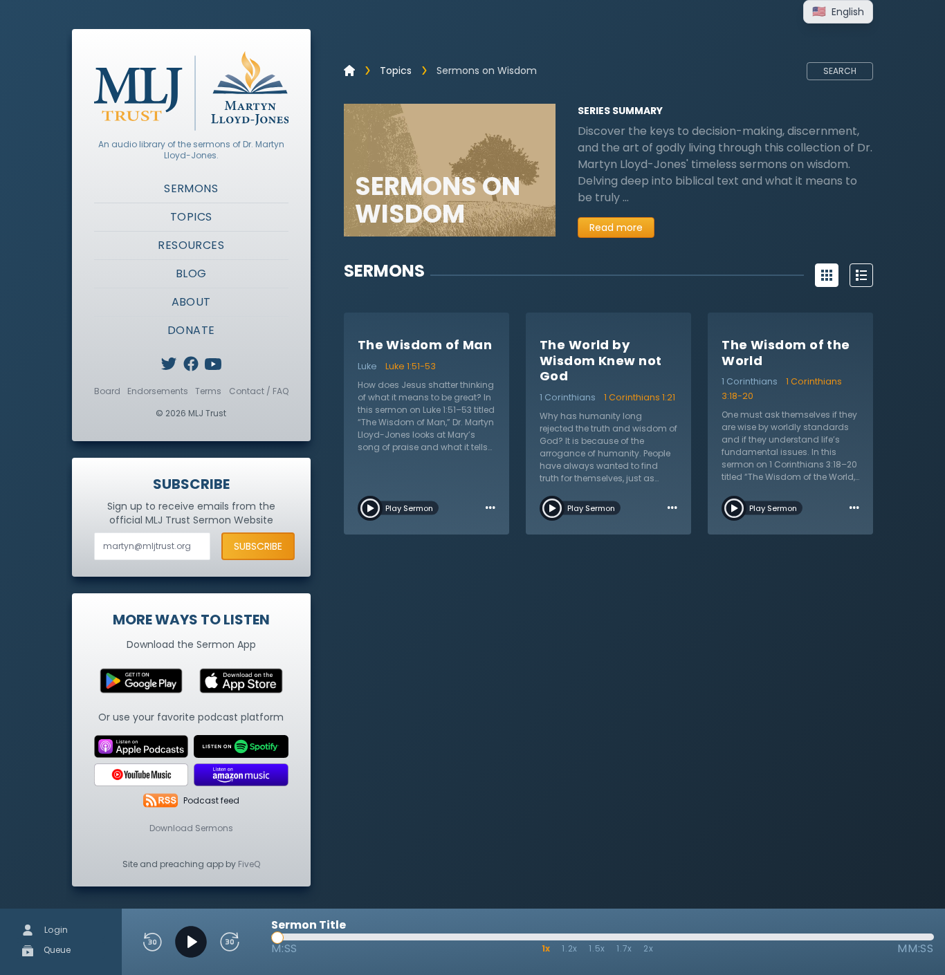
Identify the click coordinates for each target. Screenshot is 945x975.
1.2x (570, 948)
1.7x (624, 948)
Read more (616, 227)
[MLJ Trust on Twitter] (169, 363)
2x (648, 948)
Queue (56, 950)
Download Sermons (191, 828)
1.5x (597, 948)
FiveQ (249, 864)
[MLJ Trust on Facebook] (191, 363)
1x (546, 948)
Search (839, 71)
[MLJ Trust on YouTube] (213, 363)
